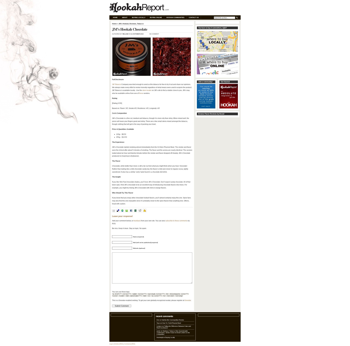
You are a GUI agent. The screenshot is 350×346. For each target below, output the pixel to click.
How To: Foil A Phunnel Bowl (171, 323)
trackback (137, 221)
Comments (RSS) (129, 344)
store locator (146, 90)
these (141, 93)
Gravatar (188, 300)
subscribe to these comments (176, 221)
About (124, 17)
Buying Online (156, 17)
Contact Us (194, 17)
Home (115, 17)
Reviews (132, 24)
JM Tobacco (116, 84)
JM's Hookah (124, 24)
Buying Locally (138, 17)
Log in (111, 344)
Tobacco (140, 24)
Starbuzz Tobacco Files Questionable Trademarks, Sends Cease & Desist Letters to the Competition (173, 332)
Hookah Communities (175, 17)
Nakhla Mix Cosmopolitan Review (173, 320)
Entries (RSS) (119, 344)
